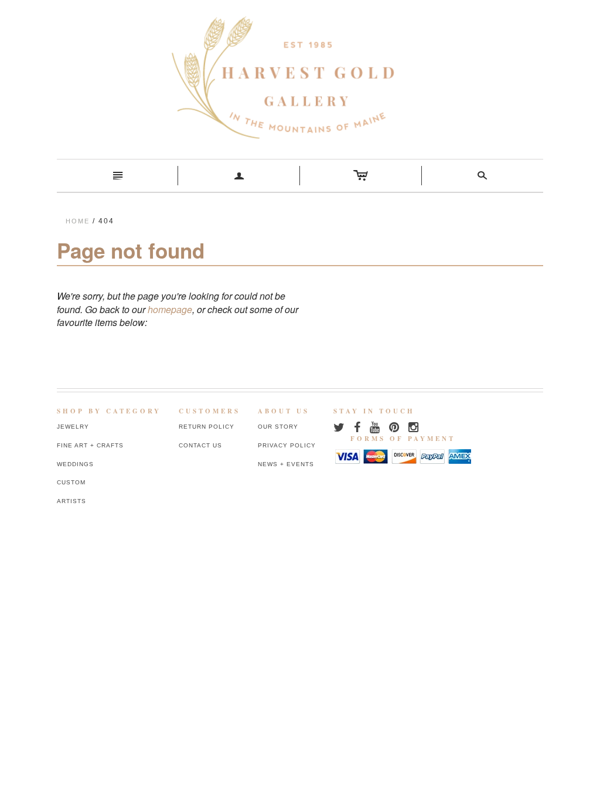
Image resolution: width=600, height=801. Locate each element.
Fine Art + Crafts (90, 445)
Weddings (75, 464)
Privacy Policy (287, 445)
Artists (71, 501)
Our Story (278, 426)
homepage (170, 309)
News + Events (286, 464)
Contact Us (200, 445)
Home (78, 221)
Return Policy (206, 426)
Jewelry (73, 426)
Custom (71, 482)
